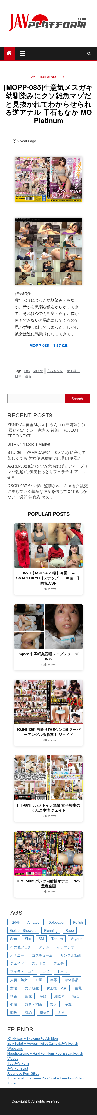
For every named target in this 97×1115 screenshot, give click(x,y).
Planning (51, 930)
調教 (13, 1012)
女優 (13, 987)
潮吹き (59, 996)
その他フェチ (20, 946)
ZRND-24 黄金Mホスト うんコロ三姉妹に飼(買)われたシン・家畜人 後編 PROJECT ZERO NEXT (46, 430)
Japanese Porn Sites (23, 1073)
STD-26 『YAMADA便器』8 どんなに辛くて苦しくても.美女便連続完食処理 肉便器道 (46, 455)
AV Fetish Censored (47, 77)
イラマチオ (65, 946)
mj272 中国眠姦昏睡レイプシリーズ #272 (48, 656)
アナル (44, 946)
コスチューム (42, 955)
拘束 (13, 996)
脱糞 (68, 1004)
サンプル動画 (70, 955)
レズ (45, 971)
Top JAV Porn (18, 1063)
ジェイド (17, 963)
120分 (15, 922)
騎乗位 (45, 1012)
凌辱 (53, 979)
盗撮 (13, 1004)
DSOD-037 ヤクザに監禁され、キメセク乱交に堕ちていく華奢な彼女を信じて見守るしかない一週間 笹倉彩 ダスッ (47, 491)
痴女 (28, 376)
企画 (38, 979)
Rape (69, 930)
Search (77, 398)
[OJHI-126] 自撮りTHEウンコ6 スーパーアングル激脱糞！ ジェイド (48, 732)
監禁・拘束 (33, 1004)
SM (41, 938)
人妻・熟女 (19, 979)
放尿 (28, 996)
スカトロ (39, 963)
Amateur (34, 922)
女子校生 (32, 987)
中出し (62, 971)
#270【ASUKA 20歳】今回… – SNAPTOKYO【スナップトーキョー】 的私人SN (48, 578)
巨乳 (78, 987)
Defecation (56, 922)
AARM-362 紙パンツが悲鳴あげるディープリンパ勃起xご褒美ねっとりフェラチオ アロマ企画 (47, 471)
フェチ (58, 963)
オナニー (17, 955)
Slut (28, 938)
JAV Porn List (17, 1068)
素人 (53, 1004)
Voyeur (76, 938)
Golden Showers (23, 930)
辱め (28, 1012)
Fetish (78, 922)
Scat (13, 938)
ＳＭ (61, 1012)
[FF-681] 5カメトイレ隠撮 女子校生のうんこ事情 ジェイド (48, 808)
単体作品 (72, 979)
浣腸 (43, 996)
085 (27, 370)
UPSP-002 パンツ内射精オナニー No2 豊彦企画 (48, 883)
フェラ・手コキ (22, 971)
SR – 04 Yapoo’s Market (28, 444)
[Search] (89, 53)
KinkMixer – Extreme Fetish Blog (32, 1038)
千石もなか (55, 370)
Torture (57, 938)
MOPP (38, 370)
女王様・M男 (57, 987)
